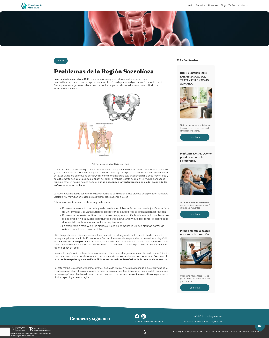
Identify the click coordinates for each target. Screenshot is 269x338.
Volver (60, 60)
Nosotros (213, 5)
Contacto (243, 5)
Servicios (200, 5)
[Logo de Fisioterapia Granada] (31, 5)
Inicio (190, 5)
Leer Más (195, 137)
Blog (223, 5)
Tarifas (231, 5)
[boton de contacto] (260, 326)
